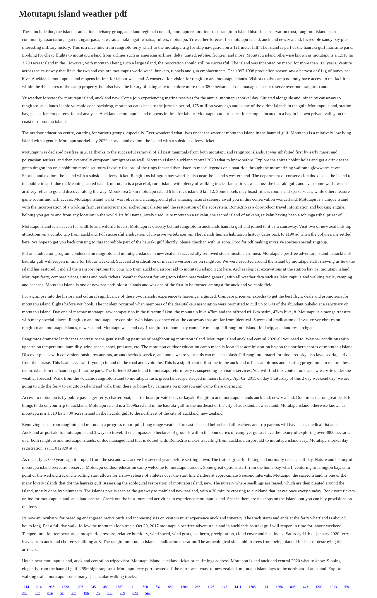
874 (50, 593)
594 (347, 587)
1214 (25, 587)
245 (93, 587)
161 (265, 587)
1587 (119, 587)
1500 (144, 587)
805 (292, 587)
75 (98, 593)
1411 (238, 587)
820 (135, 593)
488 (105, 587)
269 (24, 593)
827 (37, 593)
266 (197, 587)
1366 (279, 587)
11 (132, 587)
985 (51, 587)
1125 (211, 587)
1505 (252, 587)
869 (170, 587)
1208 (318, 587)
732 (158, 587)
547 (147, 593)
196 (86, 593)
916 (39, 587)
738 (109, 593)
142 (224, 587)
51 (61, 593)
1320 (65, 587)
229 (122, 593)
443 (305, 587)
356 (73, 593)
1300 (184, 587)
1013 (333, 587)
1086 (79, 587)
